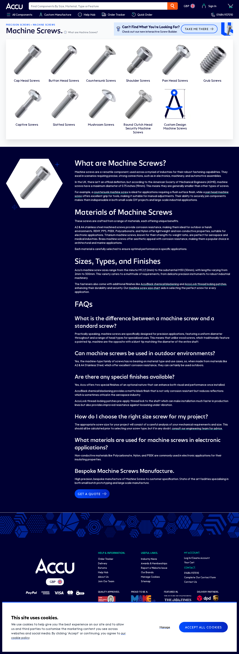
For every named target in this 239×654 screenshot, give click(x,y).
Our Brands (147, 572)
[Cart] (230, 6)
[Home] (54, 566)
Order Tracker (105, 558)
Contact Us (190, 581)
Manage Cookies (150, 576)
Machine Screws (44, 25)
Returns (102, 567)
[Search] (172, 6)
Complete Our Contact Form (200, 577)
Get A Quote (89, 494)
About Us (103, 576)
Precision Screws (18, 25)
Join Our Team (106, 581)
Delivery (102, 563)
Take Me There (196, 29)
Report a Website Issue (154, 567)
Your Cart (189, 562)
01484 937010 (224, 14)
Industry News (149, 558)
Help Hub (103, 572)
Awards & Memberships (154, 563)
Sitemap (145, 581)
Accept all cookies (203, 627)
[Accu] (14, 6)
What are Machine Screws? (83, 32)
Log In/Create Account (197, 557)
